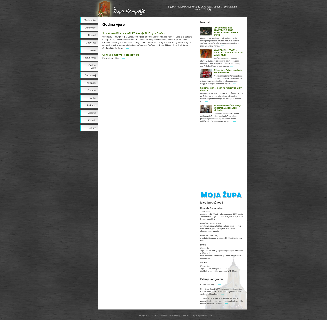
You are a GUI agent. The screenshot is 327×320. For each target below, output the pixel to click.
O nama (92, 90)
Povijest (92, 97)
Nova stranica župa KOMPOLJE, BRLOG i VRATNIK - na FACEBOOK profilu (226, 31)
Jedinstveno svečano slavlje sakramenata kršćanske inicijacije (227, 107)
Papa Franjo (89, 57)
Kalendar (91, 82)
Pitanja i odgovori (211, 279)
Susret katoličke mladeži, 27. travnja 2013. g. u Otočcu (133, 33)
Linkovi (92, 127)
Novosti (92, 35)
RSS (210, 316)
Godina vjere (92, 66)
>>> (127, 48)
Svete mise (90, 20)
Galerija (92, 112)
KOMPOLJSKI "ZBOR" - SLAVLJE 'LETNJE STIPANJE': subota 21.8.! (228, 52)
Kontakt (92, 120)
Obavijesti (91, 42)
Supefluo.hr (185, 316)
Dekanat (91, 105)
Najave (92, 50)
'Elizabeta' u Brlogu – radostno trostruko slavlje (228, 71)
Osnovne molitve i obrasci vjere (120, 54)
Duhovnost (90, 27)
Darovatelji (90, 75)
